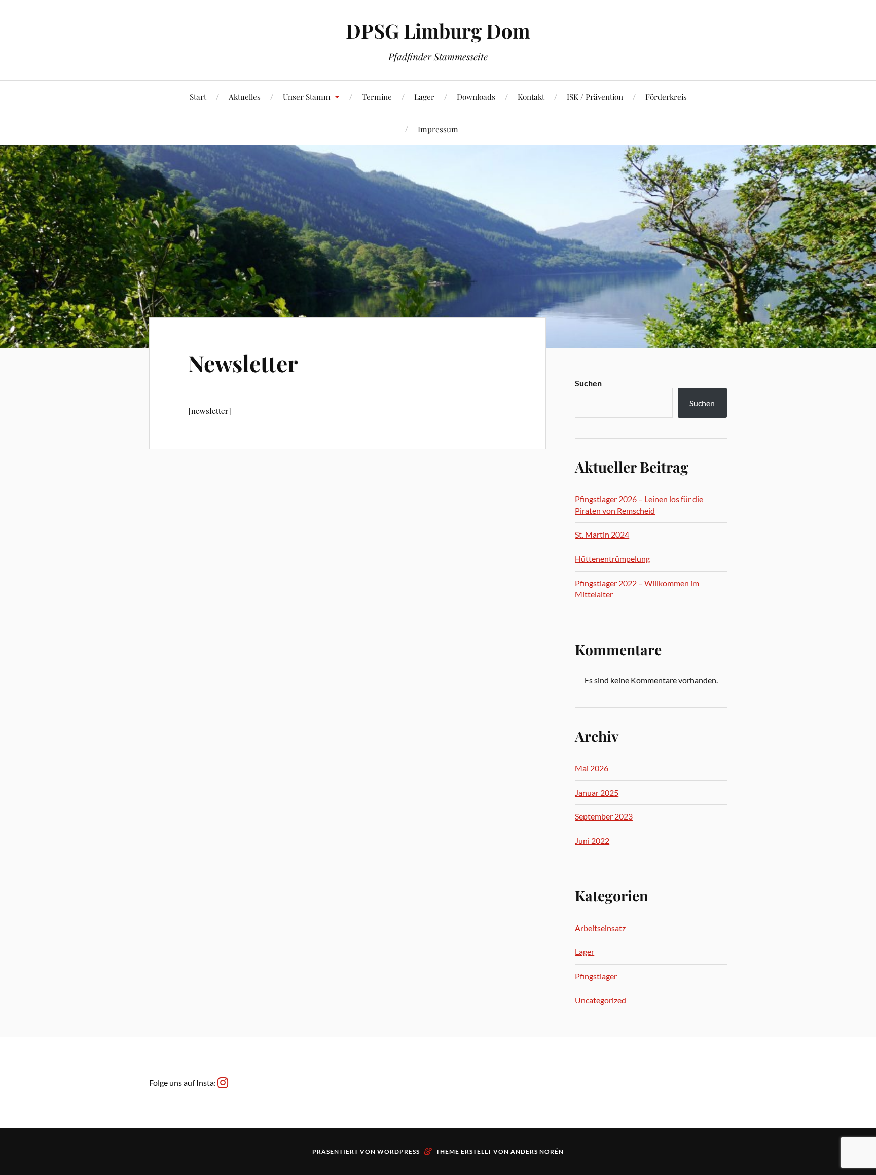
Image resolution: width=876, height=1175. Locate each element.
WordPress (398, 1151)
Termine (377, 96)
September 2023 (604, 816)
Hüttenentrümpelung (612, 558)
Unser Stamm (307, 96)
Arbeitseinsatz (600, 928)
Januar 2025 (596, 792)
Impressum (438, 129)
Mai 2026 (591, 768)
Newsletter (243, 363)
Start (198, 96)
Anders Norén (537, 1151)
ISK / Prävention (595, 96)
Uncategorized (600, 1000)
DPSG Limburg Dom (438, 31)
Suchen (588, 383)
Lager (424, 96)
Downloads (476, 96)
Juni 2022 (592, 840)
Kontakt (531, 96)
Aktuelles (245, 96)
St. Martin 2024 (602, 534)
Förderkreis (666, 96)
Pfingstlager (596, 976)
